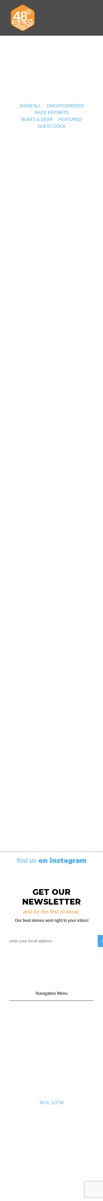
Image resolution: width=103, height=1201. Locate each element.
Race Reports (52, 112)
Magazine (51, 1049)
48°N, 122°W (51, 1103)
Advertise (51, 1024)
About (51, 1061)
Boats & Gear (37, 119)
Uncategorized (65, 106)
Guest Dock (52, 126)
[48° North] (23, 18)
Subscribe (52, 1036)
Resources (51, 1073)
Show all (30, 106)
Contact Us (51, 1012)
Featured (70, 119)
